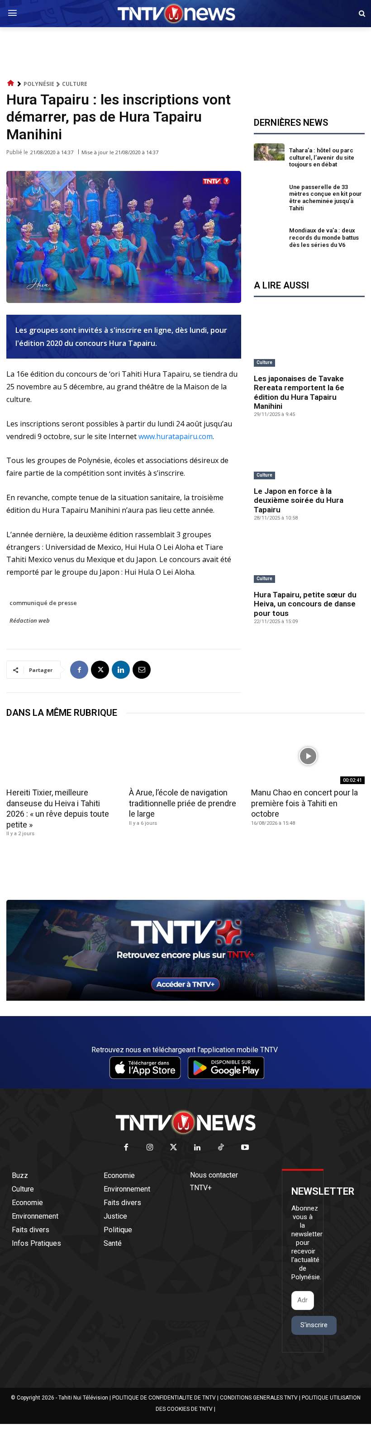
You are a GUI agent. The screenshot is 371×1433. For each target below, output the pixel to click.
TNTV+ (201, 1187)
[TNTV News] (185, 1122)
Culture (74, 84)
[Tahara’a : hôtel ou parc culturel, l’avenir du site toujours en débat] (269, 159)
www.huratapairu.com (175, 436)
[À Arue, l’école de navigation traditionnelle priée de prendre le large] (186, 756)
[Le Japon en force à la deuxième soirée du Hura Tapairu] (309, 455)
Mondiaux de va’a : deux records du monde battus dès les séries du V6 (324, 237)
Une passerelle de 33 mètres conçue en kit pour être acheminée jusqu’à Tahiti (325, 198)
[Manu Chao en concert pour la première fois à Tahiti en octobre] (308, 756)
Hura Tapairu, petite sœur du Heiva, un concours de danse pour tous (305, 604)
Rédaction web (30, 620)
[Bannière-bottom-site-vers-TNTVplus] (185, 998)
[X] (100, 670)
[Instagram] (150, 1148)
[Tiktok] (221, 1148)
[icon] (10, 83)
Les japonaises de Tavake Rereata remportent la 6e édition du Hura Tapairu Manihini (299, 392)
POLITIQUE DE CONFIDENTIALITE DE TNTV (164, 1398)
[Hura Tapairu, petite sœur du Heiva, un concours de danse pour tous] (309, 559)
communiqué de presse (43, 603)
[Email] (142, 670)
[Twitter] (174, 1148)
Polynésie (39, 84)
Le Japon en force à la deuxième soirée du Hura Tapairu (298, 500)
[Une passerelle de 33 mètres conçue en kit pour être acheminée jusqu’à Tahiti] (269, 199)
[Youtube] (245, 1148)
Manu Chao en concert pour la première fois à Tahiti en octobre (304, 803)
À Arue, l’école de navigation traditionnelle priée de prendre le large (182, 803)
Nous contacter (214, 1175)
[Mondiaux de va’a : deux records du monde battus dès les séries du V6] (269, 239)
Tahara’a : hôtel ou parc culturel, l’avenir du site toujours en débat (321, 157)
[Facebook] (79, 670)
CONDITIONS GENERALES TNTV (259, 1398)
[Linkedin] (121, 670)
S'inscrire (314, 1325)
